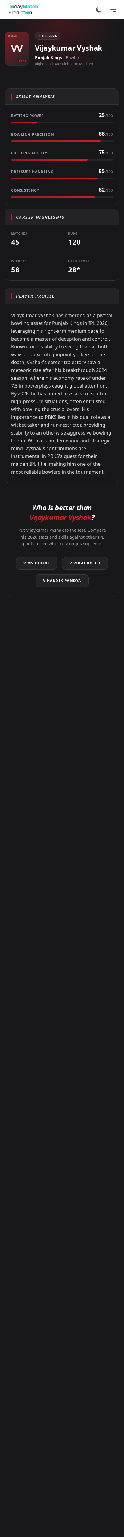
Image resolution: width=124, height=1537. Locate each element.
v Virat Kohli (85, 563)
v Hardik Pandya (62, 580)
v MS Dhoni (36, 563)
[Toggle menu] (113, 10)
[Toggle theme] (99, 10)
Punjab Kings (48, 57)
